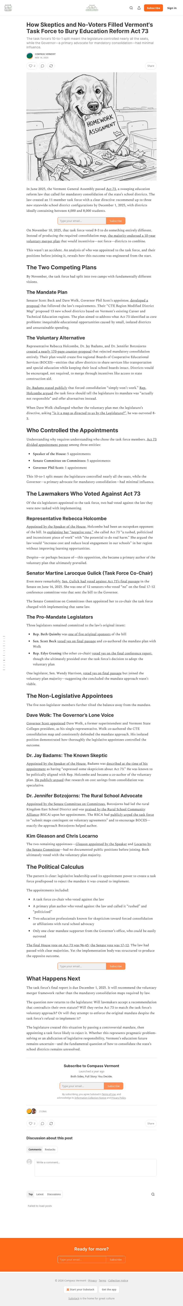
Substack (73, 1298)
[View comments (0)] (42, 65)
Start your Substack (82, 1289)
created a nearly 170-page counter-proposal (59, 351)
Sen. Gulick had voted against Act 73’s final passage (101, 581)
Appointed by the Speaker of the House (56, 526)
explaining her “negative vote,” (70, 532)
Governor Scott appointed (45, 723)
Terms (102, 1280)
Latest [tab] (40, 1194)
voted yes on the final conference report (122, 653)
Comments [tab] (35, 1149)
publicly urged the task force (132, 814)
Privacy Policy (118, 1097)
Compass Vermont (45, 54)
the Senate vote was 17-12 (109, 945)
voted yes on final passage (76, 641)
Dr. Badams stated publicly (46, 388)
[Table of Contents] (3, 653)
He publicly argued (49, 780)
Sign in (172, 8)
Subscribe (153, 8)
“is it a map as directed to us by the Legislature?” (89, 413)
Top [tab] (31, 1194)
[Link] (21, 267)
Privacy (92, 1280)
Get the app (109, 1289)
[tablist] (41, 1149)
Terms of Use (109, 1094)
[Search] (131, 7)
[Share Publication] (139, 7)
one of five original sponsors (89, 634)
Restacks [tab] (50, 1149)
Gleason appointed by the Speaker (101, 844)
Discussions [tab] (54, 1194)
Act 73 (111, 189)
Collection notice (118, 1280)
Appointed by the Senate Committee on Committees (65, 804)
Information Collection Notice (90, 1097)
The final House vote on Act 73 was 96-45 (57, 945)
